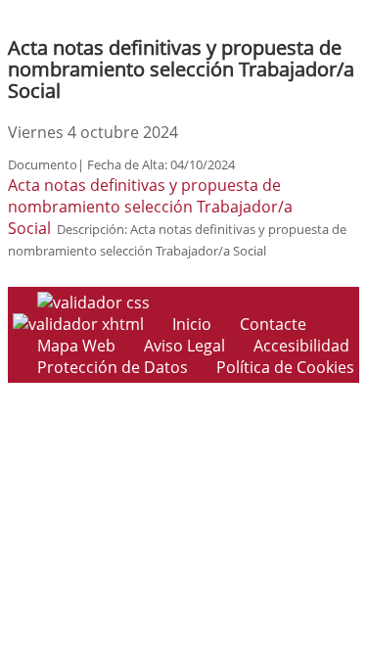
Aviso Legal (184, 345)
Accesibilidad (301, 345)
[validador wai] (80, 324)
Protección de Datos (112, 367)
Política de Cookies (285, 367)
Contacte (273, 324)
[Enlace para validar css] (93, 302)
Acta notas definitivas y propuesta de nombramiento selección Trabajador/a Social (150, 206)
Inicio (191, 324)
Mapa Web (76, 345)
